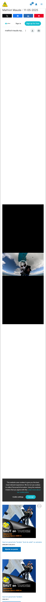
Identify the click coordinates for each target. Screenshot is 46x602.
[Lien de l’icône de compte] (36, 4)
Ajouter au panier (11, 549)
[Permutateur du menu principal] (41, 4)
